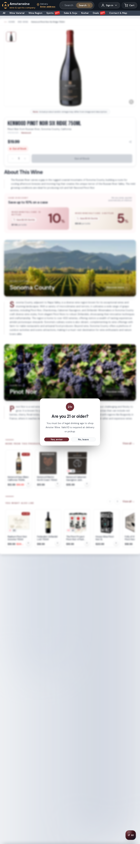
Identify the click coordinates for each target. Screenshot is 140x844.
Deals (99, 13)
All (4, 13)
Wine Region (35, 13)
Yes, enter (57, 439)
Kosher (85, 13)
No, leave (83, 439)
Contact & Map (118, 13)
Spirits (53, 13)
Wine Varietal (16, 13)
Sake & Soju (70, 13)
